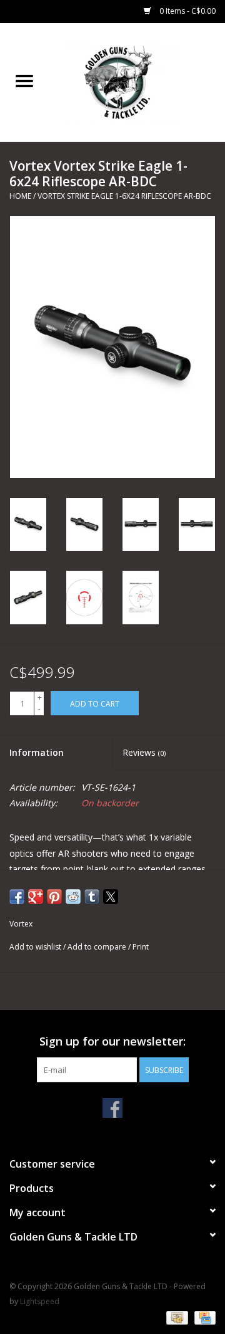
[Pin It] (54, 896)
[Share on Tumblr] (91, 896)
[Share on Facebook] (16, 896)
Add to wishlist (36, 946)
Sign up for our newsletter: (112, 1041)
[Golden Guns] (136, 81)
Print (140, 946)
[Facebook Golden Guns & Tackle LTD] (112, 1108)
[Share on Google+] (35, 896)
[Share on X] (110, 896)
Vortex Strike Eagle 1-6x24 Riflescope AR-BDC (124, 196)
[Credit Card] (203, 1317)
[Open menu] (24, 80)
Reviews (144, 752)
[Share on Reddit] (73, 896)
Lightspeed (39, 1301)
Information (36, 752)
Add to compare (98, 946)
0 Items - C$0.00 (187, 11)
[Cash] (175, 1317)
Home (20, 196)
